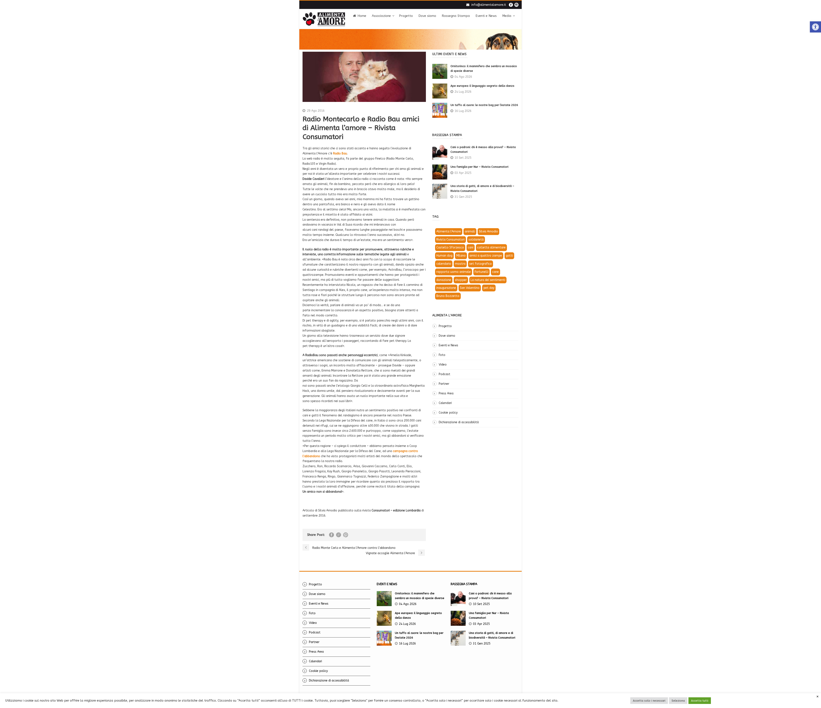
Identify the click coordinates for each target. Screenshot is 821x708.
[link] (815, 26)
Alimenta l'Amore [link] (448, 231)
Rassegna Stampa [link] (456, 16)
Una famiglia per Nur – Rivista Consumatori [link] (479, 166)
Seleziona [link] (678, 700)
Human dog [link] (444, 255)
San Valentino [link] (470, 288)
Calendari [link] (445, 403)
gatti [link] (509, 255)
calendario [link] (443, 264)
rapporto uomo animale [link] (453, 272)
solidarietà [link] (476, 239)
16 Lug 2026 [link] (463, 111)
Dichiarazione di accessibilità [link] (459, 422)
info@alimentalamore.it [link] (488, 5)
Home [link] (361, 16)
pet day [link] (488, 288)
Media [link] (506, 16)
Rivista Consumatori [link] (450, 239)
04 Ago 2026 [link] (463, 77)
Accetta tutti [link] (699, 700)
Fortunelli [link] (481, 272)
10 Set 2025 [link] (463, 158)
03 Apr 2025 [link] (463, 173)
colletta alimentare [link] (491, 247)
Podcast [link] (444, 374)
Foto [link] (442, 355)
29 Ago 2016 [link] (316, 111)
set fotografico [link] (480, 264)
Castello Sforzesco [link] (450, 247)
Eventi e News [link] (486, 16)
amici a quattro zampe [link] (486, 255)
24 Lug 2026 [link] (463, 92)
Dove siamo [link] (427, 16)
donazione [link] (443, 280)
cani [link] (470, 247)
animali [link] (470, 231)
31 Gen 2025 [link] (463, 197)
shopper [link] (461, 280)
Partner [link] (444, 384)
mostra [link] (460, 264)
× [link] (817, 696)
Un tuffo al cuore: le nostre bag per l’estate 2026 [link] (484, 105)
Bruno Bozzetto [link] (447, 296)
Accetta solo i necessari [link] (649, 700)
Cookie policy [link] (448, 412)
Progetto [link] (406, 16)
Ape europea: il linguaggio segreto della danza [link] (482, 85)
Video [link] (443, 364)
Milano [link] (461, 255)
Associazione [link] (381, 16)
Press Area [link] (446, 393)
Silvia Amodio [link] (488, 231)
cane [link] (495, 272)
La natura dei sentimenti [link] (488, 280)
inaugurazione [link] (446, 288)
